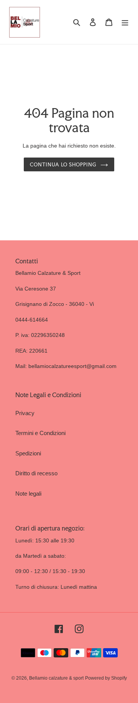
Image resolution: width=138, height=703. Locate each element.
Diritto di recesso (36, 473)
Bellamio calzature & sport (56, 678)
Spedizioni (28, 453)
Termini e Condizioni (40, 433)
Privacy (24, 413)
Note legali (28, 493)
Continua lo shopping (63, 164)
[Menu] (125, 22)
